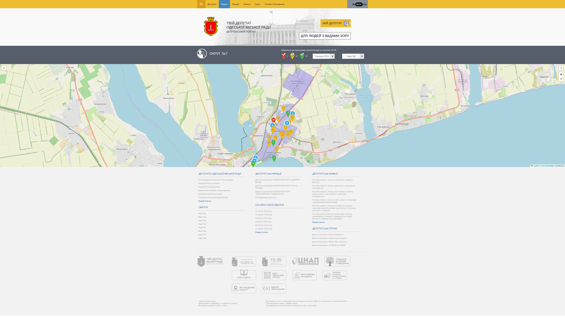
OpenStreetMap (548, 165)
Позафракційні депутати (265, 198)
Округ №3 (202, 221)
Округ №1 (202, 213)
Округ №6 (202, 231)
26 (296, 56)
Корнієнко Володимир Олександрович (214, 190)
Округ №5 (202, 228)
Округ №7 (202, 235)
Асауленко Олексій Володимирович (213, 198)
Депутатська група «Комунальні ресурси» (329, 238)
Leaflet (536, 165)
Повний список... (205, 201)
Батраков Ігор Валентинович (210, 194)
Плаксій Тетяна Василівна (209, 187)
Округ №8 (202, 238)
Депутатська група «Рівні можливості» (328, 235)
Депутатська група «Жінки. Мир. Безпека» (329, 242)
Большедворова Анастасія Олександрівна (216, 180)
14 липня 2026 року (263, 211)
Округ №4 (202, 224)
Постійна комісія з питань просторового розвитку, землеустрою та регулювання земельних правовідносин (333, 194)
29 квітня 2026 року (263, 218)
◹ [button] (561, 68)
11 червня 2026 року (263, 215)
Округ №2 (202, 217)
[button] (253, 164)
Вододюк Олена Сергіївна (209, 183)
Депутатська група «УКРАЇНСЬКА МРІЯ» (329, 245)
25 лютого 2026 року (263, 225)
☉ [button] (4, 68)
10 (306, 56)
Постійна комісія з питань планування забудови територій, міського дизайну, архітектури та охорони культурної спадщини (334, 208)
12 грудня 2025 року (263, 229)
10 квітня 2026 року (263, 222)
